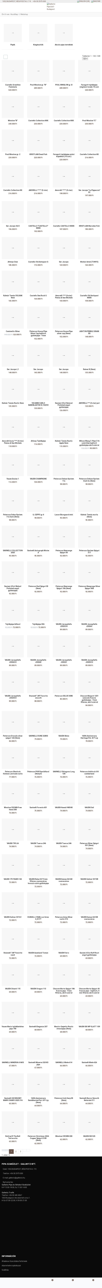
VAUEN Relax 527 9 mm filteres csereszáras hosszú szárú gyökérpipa (38, 881)
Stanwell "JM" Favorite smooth (38, 697)
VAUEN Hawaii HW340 (64, 807)
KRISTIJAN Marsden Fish (89, 226)
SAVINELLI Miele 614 (63, 1062)
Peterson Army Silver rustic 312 (64, 918)
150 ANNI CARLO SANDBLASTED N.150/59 (38, 404)
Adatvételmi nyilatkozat (11, 1266)
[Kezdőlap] (10, 1281)
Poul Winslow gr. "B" (38, 85)
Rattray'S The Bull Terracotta (12, 1137)
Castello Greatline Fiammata (12, 86)
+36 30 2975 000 (16, 1173)
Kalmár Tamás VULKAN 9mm (12, 297)
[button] (98, 7)
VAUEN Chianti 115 (12, 989)
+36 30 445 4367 (15, 1195)
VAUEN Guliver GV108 (89, 879)
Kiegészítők (38, 45)
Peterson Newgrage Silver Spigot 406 (89, 587)
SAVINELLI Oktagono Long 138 (64, 773)
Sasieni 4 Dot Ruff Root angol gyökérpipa (89, 954)
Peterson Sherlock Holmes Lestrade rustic (13, 773)
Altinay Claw (13, 262)
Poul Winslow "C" (89, 121)
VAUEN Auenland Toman (38, 953)
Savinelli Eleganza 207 (38, 1027)
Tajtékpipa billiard (12, 624)
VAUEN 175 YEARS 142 (13, 879)
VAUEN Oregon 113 (38, 989)
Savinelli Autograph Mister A (38, 552)
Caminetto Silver (13, 331)
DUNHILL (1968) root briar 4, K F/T (38, 918)
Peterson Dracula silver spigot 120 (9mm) (13, 737)
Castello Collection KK (89, 154)
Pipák (12, 45)
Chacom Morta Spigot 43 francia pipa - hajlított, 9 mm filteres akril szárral (89, 991)
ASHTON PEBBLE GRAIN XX (89, 332)
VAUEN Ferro (63, 953)
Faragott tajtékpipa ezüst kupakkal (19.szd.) (64, 155)
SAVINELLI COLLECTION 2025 (13, 552)
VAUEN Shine (63, 736)
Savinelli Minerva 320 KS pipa (38, 1063)
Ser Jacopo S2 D (13, 226)
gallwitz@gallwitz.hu (17, 1178)
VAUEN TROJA (13, 843)
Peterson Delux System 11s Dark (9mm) (12, 516)
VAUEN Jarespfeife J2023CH (64, 625)
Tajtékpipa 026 (38, 624)
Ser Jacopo (64, 262)
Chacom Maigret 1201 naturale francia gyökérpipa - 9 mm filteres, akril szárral (89, 699)
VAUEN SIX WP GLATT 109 (89, 1027)
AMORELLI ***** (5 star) (38, 190)
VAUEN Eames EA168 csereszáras (63, 880)
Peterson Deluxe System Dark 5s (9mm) (89, 480)
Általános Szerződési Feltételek (14, 1261)
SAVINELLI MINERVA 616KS (13, 1062)
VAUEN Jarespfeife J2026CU (13, 661)
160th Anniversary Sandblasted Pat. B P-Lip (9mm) (38, 1100)
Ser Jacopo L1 (13, 369)
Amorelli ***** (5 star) (64, 190)
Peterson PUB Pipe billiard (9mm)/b (38, 773)
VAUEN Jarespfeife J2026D (38, 661)
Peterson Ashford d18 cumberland (89, 773)
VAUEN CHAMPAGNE (38, 479)
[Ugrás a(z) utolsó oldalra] (28, 1150)
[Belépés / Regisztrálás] (30, 1281)
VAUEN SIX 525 (89, 1136)
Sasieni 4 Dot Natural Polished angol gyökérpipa (64, 405)
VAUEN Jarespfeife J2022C (64, 661)
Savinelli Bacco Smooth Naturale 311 (89, 1099)
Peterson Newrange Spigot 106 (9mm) (64, 587)
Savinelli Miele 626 (89, 1062)
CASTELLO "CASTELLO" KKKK (38, 227)
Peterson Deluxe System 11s (64, 480)
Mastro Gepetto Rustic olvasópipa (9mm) (63, 1028)
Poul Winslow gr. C (12, 154)
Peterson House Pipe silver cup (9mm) (64, 332)
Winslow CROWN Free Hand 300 (13, 808)
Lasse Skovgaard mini (64, 515)
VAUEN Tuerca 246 (38, 843)
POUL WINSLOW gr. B (63, 85)
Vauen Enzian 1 (13, 479)
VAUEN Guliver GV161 (13, 917)
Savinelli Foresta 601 (38, 807)
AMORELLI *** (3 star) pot (89, 403)
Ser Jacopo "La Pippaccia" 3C (89, 191)
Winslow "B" (13, 121)
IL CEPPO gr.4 (38, 515)
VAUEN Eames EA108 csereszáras (89, 918)
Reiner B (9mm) (89, 369)
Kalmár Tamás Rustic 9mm (13, 403)
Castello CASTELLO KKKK (63, 226)
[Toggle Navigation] (4, 7)
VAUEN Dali (89, 807)
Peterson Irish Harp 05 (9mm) (63, 1099)
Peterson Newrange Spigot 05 (64, 552)
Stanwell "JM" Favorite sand (12, 954)
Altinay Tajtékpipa (38, 441)
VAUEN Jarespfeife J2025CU (89, 661)
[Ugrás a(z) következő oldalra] (24, 1150)
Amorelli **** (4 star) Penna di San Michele (64, 297)
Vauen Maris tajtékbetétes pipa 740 (13, 1028)
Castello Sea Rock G (38, 296)
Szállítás (5, 1270)
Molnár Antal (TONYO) (89, 262)
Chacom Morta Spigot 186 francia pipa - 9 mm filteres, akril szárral (64, 991)
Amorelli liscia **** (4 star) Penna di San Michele (13, 442)
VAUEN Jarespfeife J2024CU (13, 697)
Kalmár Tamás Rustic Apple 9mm (64, 442)
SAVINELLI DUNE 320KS (38, 736)
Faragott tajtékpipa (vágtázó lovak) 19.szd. (89, 86)
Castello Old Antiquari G (38, 262)
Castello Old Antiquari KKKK (89, 297)
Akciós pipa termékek (64, 45)
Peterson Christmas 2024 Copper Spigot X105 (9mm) (38, 1138)
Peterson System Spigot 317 (89, 552)
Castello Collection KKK (38, 121)
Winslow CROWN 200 (63, 1136)
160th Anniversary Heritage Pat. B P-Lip (89, 737)
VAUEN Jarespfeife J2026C (89, 625)
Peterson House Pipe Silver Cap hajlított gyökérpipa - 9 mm (38, 333)
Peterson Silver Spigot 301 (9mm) (89, 844)
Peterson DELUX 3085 (64, 696)
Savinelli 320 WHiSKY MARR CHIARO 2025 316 (13, 1099)
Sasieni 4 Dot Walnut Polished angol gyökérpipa (12, 588)
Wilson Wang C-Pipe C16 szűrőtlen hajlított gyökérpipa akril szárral (89, 443)
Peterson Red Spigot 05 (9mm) (38, 587)
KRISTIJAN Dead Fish (38, 154)
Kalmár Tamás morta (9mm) (89, 516)
